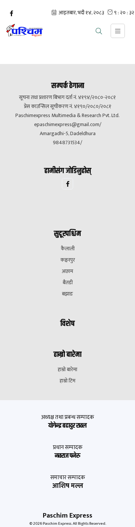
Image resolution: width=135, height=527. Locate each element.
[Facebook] (11, 13)
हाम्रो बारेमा (67, 369)
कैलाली (68, 248)
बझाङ (67, 294)
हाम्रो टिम (67, 381)
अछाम (67, 271)
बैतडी (68, 282)
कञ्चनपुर (67, 260)
